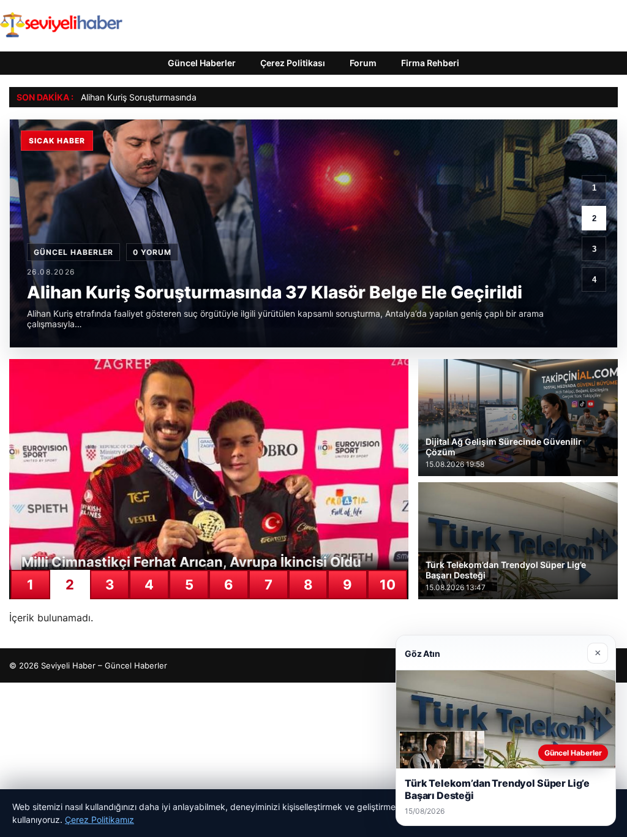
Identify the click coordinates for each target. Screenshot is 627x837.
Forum (363, 63)
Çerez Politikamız (99, 819)
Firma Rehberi (430, 63)
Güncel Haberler (202, 63)
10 (388, 585)
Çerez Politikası (292, 63)
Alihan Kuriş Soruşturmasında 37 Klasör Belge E (175, 97)
